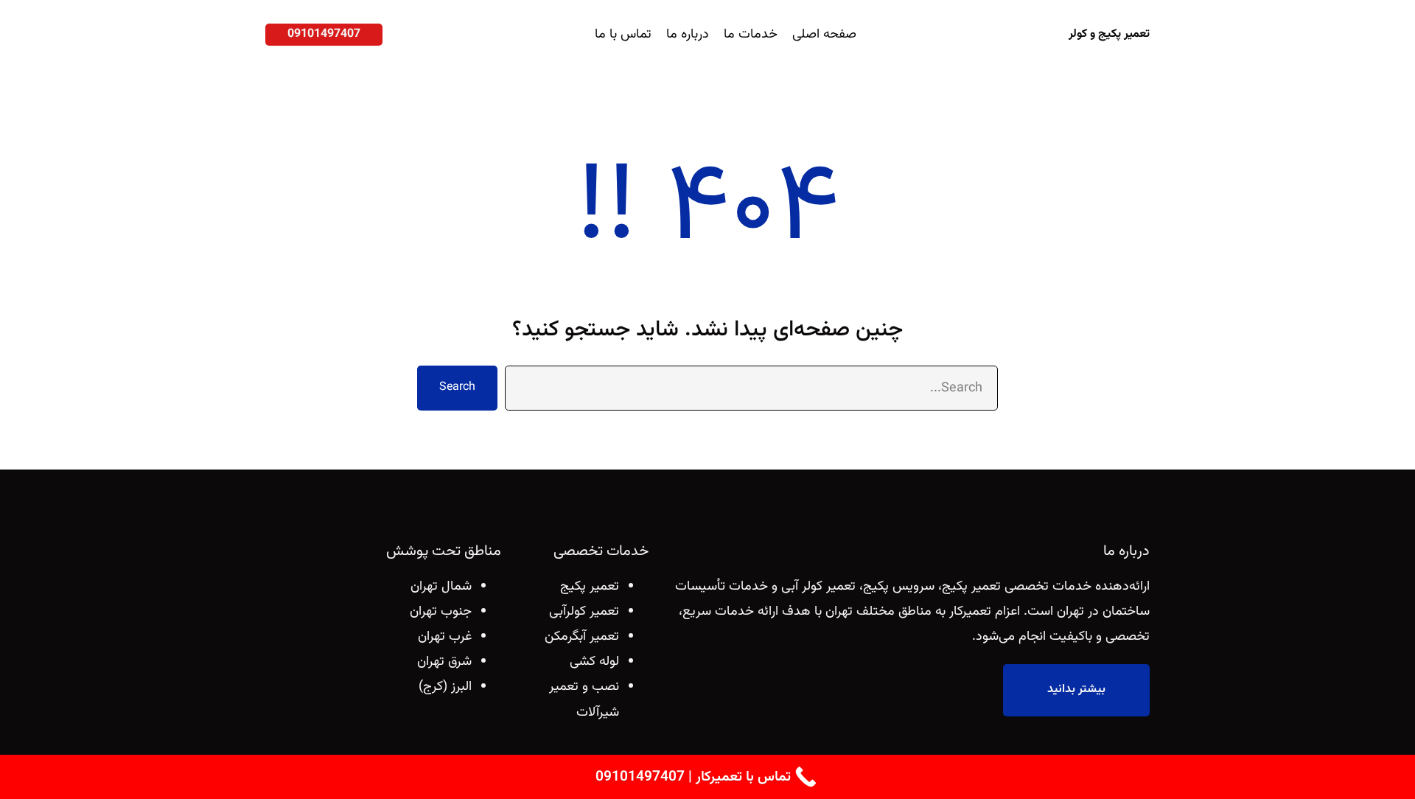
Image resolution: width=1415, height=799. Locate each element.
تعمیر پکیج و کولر (1109, 34)
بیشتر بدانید (1076, 689)
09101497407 (323, 34)
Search (457, 387)
